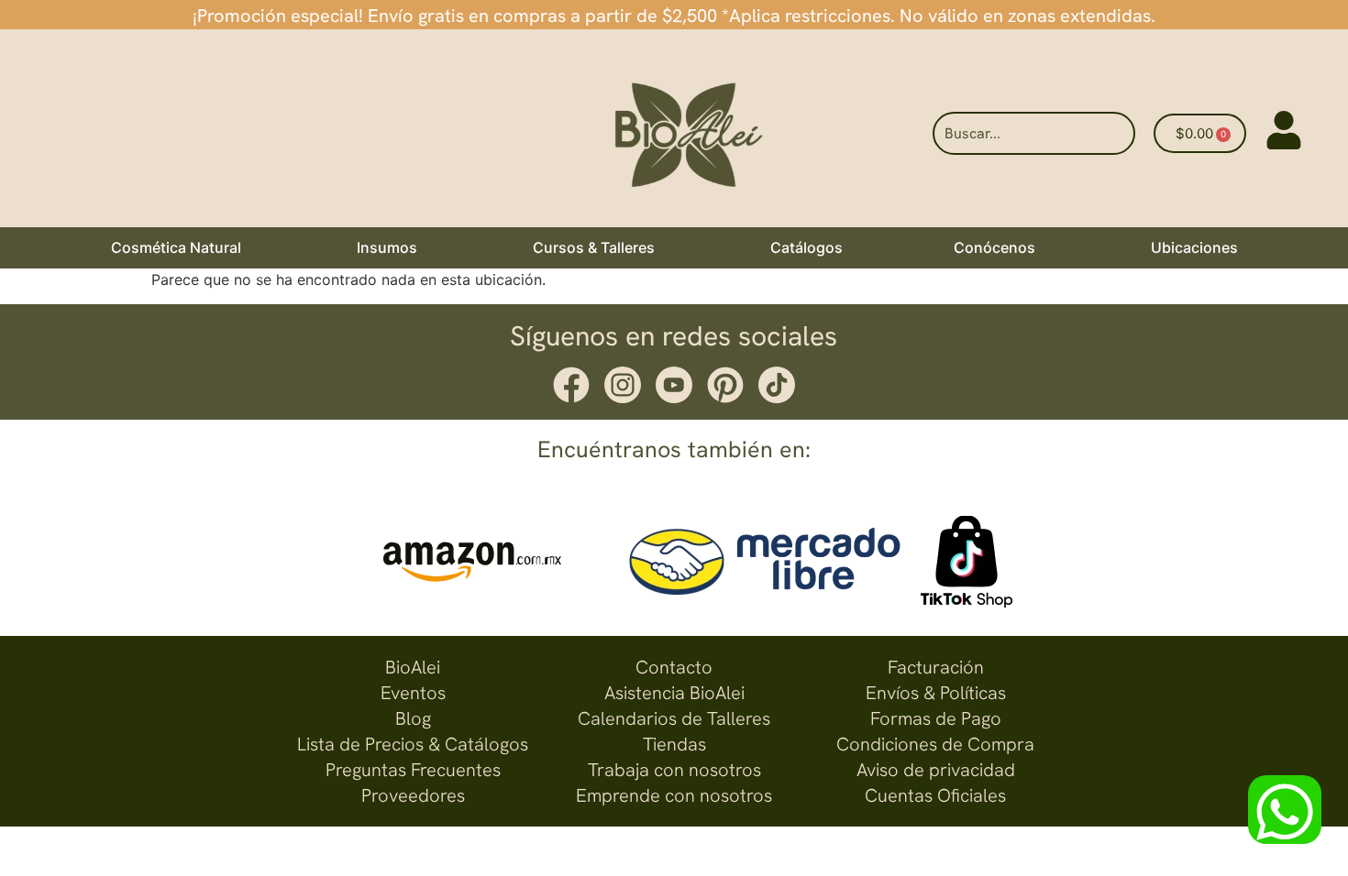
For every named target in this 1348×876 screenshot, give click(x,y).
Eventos (413, 693)
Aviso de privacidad (935, 770)
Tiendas (674, 744)
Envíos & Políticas (936, 693)
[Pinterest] (725, 385)
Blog (413, 718)
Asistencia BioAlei (674, 693)
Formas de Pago (935, 718)
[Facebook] (571, 385)
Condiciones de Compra (935, 744)
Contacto (674, 667)
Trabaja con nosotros (674, 770)
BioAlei (412, 667)
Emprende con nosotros (674, 795)
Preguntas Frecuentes (413, 770)
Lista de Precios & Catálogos (412, 744)
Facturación (936, 667)
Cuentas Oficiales (935, 795)
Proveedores (413, 795)
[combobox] (1034, 133)
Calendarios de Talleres (674, 718)
